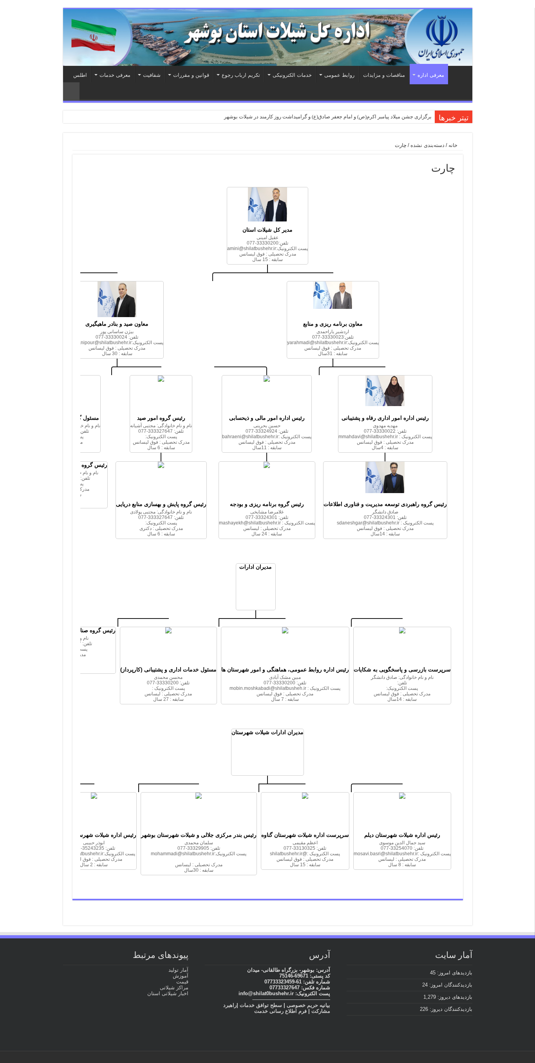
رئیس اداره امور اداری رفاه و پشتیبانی (385, 418)
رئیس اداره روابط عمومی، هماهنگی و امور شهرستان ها (285, 669)
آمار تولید (178, 970)
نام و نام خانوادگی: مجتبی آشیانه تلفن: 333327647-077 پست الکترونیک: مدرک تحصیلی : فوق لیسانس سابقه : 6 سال (161, 436)
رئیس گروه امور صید (161, 418)
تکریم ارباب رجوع (241, 75)
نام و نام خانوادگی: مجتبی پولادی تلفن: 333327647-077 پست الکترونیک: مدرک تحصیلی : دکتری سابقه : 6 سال (161, 523)
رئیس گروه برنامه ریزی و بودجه (267, 504)
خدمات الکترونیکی (292, 75)
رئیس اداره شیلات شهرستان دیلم (402, 835)
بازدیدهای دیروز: (454, 997)
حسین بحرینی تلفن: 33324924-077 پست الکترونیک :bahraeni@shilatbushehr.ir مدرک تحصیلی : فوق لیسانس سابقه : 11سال (266, 436)
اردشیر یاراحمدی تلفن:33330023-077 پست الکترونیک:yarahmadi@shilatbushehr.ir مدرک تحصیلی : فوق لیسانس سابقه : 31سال (333, 342)
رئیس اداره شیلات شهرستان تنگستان (94, 835)
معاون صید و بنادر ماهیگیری (116, 324)
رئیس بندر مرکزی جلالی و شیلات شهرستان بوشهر (199, 835)
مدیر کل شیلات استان (267, 230)
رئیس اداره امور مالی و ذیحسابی (267, 418)
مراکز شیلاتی (174, 987)
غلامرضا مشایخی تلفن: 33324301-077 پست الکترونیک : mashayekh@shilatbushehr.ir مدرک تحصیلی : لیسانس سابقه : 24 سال (267, 523)
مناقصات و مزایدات (384, 75)
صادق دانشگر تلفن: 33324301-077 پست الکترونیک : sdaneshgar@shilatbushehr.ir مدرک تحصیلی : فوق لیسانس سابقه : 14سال (385, 523)
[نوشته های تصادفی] (71, 91)
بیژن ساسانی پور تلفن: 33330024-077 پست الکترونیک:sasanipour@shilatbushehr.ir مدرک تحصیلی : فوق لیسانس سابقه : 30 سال (116, 342)
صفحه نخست (458, 74)
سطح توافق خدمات (261, 1005)
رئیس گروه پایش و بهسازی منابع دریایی (161, 504)
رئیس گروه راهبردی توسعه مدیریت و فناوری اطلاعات (385, 504)
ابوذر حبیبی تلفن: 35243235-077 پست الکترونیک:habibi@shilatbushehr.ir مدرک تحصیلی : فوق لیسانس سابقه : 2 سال (94, 853)
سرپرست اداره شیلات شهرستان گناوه (305, 835)
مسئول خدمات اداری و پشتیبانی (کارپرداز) (168, 669)
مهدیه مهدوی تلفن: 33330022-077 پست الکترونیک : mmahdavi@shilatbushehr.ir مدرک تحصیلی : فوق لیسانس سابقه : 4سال (385, 436)
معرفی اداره (431, 75)
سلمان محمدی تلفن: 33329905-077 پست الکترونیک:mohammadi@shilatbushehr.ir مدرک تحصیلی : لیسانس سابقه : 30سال (198, 856)
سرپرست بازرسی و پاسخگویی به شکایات (402, 669)
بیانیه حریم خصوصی (308, 1005)
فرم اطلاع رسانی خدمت (280, 1011)
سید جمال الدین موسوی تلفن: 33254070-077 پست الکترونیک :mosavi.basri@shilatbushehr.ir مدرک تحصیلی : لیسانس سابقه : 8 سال (402, 853)
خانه (453, 145)
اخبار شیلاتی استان (167, 993)
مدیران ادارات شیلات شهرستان (267, 732)
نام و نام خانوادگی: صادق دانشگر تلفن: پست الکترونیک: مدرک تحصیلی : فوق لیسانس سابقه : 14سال (402, 688)
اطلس (80, 75)
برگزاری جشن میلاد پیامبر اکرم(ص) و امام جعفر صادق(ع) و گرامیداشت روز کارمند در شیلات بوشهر (328, 117)
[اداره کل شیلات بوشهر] (267, 37)
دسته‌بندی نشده (427, 145)
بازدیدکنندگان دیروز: (450, 1009)
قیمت (182, 982)
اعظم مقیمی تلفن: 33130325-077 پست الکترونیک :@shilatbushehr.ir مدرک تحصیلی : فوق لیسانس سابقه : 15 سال (305, 853)
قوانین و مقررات (191, 75)
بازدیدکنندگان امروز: (450, 985)
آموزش (180, 976)
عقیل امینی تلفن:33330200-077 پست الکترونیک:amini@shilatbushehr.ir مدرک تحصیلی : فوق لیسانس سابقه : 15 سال (267, 248)
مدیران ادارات (255, 567)
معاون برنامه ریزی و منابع (333, 324)
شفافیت (152, 75)
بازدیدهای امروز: (454, 973)
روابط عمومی (339, 75)
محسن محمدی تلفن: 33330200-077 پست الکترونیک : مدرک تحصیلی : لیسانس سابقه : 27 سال (168, 688)
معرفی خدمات (114, 75)
